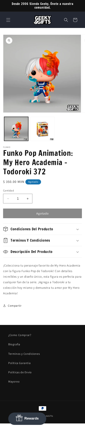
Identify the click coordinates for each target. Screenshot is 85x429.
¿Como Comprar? (19, 335)
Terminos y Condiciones (24, 354)
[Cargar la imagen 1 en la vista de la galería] (16, 129)
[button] (8, 19)
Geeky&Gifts (46, 415)
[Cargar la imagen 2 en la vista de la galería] (42, 129)
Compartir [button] (14, 305)
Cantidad (8, 190)
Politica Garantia (19, 363)
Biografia (14, 344)
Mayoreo (14, 381)
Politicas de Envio (20, 372)
